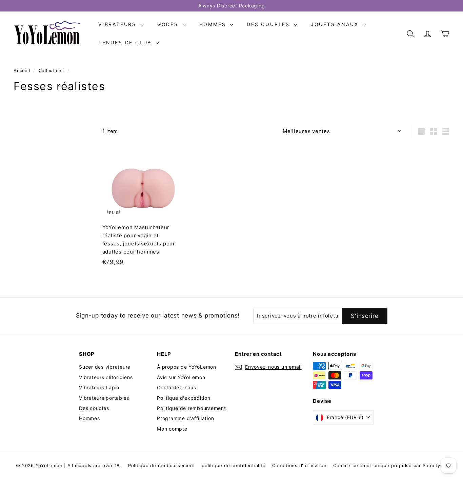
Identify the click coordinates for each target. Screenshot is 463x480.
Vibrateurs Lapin (99, 387)
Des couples (269, 24)
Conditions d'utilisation (299, 465)
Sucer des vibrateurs (104, 367)
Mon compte (172, 429)
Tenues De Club (126, 42)
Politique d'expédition (183, 398)
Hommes (213, 24)
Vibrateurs (118, 24)
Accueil (23, 70)
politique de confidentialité (233, 465)
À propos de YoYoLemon (186, 367)
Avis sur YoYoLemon (181, 377)
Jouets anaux (336, 24)
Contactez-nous (176, 387)
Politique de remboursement (191, 408)
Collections (52, 70)
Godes (169, 24)
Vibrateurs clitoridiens (106, 377)
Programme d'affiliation (185, 418)
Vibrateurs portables (104, 398)
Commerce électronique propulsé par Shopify (386, 465)
